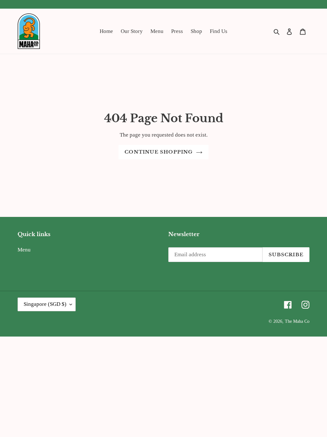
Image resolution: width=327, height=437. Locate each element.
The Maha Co (297, 321)
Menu (24, 250)
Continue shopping (159, 152)
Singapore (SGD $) (45, 304)
